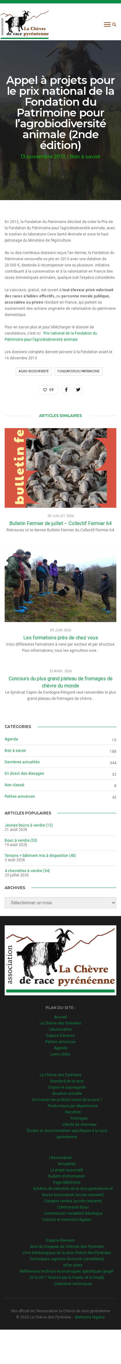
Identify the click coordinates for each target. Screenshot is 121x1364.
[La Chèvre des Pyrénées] (24, 24)
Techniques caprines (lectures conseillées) (66, 1259)
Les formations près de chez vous (60, 638)
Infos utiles (73, 1265)
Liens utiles (60, 1054)
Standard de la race (66, 1081)
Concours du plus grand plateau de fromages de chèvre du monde (61, 682)
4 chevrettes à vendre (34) (27, 871)
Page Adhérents (67, 1182)
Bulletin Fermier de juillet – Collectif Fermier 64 (60, 523)
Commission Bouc (73, 1207)
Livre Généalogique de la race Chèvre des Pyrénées (67, 1253)
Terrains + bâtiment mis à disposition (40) (40, 855)
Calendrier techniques (73, 1284)
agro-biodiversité (34, 371)
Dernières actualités (22, 762)
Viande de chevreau (79, 1124)
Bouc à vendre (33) (21, 840)
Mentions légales (90, 1317)
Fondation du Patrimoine (78, 371)
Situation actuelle (67, 1093)
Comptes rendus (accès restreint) (73, 1201)
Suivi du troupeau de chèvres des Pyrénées (67, 1246)
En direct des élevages (24, 773)
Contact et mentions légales (66, 1219)
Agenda (11, 739)
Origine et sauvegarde (67, 1087)
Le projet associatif (66, 1170)
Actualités (67, 1164)
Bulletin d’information (66, 1176)
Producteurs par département (73, 1106)
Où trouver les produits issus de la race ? (67, 1100)
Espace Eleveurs (60, 1035)
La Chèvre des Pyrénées (60, 1023)
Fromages (79, 1118)
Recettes (73, 1112)
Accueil (60, 1017)
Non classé (14, 785)
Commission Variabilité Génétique (73, 1213)
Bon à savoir (85, 157)
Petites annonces (20, 796)
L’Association (60, 1029)
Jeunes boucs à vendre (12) (29, 825)
